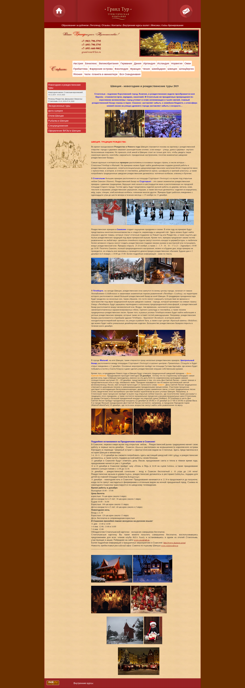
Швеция (172, 68)
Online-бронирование (172, 25)
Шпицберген (186, 68)
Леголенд (95, 25)
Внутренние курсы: (84, 683)
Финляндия (121, 68)
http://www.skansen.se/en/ (174, 542)
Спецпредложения (58, 125)
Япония (77, 74)
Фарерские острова (101, 68)
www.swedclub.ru (141, 540)
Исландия (163, 63)
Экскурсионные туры (59, 105)
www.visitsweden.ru (169, 545)
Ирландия (149, 63)
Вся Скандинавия (130, 74)
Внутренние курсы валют (136, 25)
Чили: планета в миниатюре (101, 74)
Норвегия (176, 63)
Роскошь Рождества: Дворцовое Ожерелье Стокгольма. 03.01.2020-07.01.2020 (65, 100)
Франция (135, 68)
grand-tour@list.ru (91, 52)
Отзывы (106, 25)
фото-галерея (55, 110)
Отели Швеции (56, 115)
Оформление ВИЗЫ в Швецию (64, 130)
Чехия (146, 68)
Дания (137, 63)
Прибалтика (80, 68)
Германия (126, 63)
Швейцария (159, 68)
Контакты (116, 25)
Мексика (155, 25)
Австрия (78, 63)
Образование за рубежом (75, 25)
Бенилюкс (91, 63)
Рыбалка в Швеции (58, 120)
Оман (187, 63)
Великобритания (109, 63)
